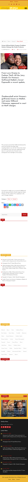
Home (4, 41)
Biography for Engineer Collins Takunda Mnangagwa (13, 277)
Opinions (11, 354)
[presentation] (24, 396)
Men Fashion (4, 333)
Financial (3, 342)
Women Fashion (4, 339)
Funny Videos (4, 354)
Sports (16, 354)
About (11, 1)
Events (8, 342)
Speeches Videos (17, 348)
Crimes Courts (4, 348)
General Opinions (9, 336)
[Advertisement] (14, 24)
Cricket (11, 339)
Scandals (3, 351)
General (13, 41)
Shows (8, 330)
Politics (24, 348)
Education (24, 333)
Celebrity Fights (18, 336)
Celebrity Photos (19, 330)
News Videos (11, 333)
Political (3, 330)
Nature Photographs (19, 339)
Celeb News (3, 345)
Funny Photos (15, 342)
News (9, 41)
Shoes (21, 342)
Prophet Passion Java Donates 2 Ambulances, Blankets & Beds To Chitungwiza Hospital (14, 280)
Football (18, 333)
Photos (9, 345)
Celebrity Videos (17, 345)
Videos (2, 336)
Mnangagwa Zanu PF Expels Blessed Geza (11, 263)
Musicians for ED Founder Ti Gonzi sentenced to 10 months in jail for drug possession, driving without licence (14, 260)
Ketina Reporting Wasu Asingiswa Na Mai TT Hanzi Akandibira (14, 471)
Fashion (8, 351)
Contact (16, 1)
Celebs (10, 348)
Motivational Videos (16, 351)
